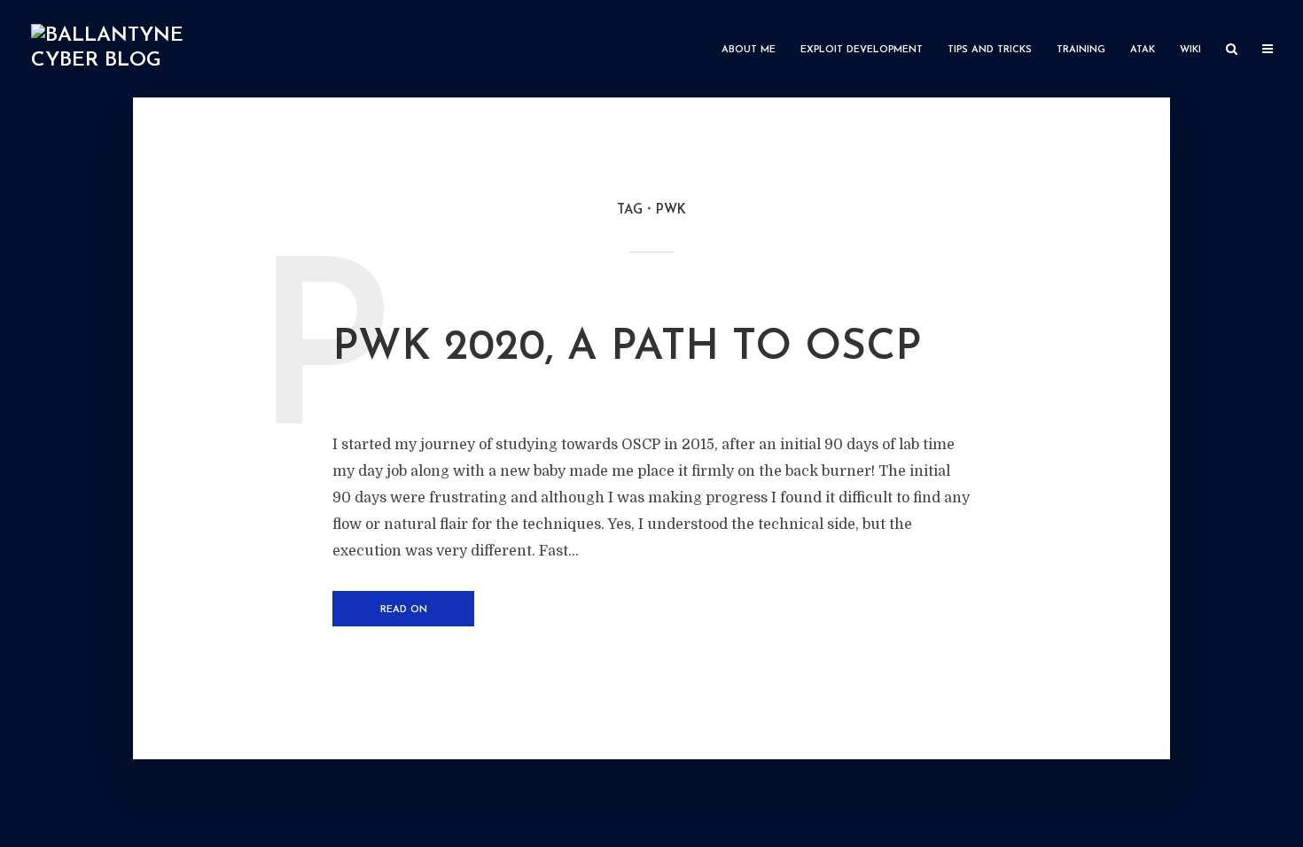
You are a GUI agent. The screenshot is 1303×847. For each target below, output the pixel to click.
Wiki (1190, 50)
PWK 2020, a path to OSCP (626, 348)
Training (1081, 50)
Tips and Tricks (990, 50)
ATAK (1142, 50)
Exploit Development (861, 50)
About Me (749, 50)
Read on (403, 610)
